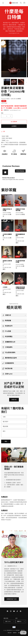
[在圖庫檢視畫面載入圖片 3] (21, 82)
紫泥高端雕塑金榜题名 (20, 235)
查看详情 (14, 399)
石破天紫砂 (9, 630)
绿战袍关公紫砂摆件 (7, 261)
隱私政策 (9, 632)
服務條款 (15, 632)
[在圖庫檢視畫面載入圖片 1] (7, 82)
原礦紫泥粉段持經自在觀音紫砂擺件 (20, 287)
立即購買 (14, 126)
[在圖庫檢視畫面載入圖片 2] (14, 82)
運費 (6, 103)
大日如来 (5, 287)
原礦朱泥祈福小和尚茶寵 (7, 209)
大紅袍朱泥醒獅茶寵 (7, 235)
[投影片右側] (26, 82)
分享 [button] (4, 131)
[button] (3, 3)
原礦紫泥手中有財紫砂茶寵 (20, 209)
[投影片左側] (1, 82)
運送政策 (20, 632)
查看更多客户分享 (12, 599)
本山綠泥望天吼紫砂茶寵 (20, 261)
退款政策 (23, 630)
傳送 (6, 441)
